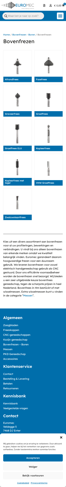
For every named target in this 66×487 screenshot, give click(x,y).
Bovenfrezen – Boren (16, 344)
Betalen (8, 383)
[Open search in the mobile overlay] (23, 15)
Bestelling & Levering (16, 378)
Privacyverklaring (39, 483)
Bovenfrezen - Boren (23, 34)
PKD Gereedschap (14, 354)
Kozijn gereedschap (15, 339)
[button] (61, 437)
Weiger (33, 466)
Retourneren (11, 388)
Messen (28, 295)
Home (6, 34)
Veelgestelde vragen (15, 408)
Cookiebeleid (23, 483)
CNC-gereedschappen (16, 334)
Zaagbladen (10, 325)
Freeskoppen (11, 330)
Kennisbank (10, 403)
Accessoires (10, 358)
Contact (8, 374)
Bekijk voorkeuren (33, 475)
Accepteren (33, 457)
